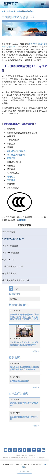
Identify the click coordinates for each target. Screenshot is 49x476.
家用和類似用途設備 (16, 151)
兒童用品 (11, 180)
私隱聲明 (32, 455)
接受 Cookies (24, 471)
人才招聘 (17, 455)
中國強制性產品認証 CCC (26, 11)
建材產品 (11, 176)
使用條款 (24, 455)
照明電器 (11, 158)
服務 (3, 11)
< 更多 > (36, 351)
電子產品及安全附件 (16, 154)
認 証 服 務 (11, 11)
